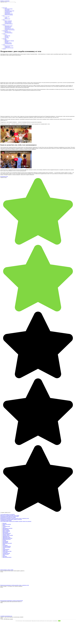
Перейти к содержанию (4, 0)
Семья (4, 44)
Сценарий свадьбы (8, 11)
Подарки (6, 36)
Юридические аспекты (9, 45)
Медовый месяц (8, 31)
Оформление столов (8, 25)
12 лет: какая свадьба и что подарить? (7, 514)
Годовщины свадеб (8, 43)
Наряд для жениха (8, 21)
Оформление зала (8, 26)
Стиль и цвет (7, 16)
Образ (4, 19)
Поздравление (3, 176)
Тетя (7, 176)
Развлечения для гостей (9, 28)
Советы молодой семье (9, 47)
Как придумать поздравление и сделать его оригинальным (11, 600)
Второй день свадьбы (9, 14)
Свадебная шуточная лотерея (5, 520)
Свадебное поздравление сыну (6, 616)
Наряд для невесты (8, 20)
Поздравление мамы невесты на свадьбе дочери (9, 516)
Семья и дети (7, 46)
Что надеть (7, 37)
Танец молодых (8, 27)
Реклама (4, 48)
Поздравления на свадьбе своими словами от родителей (11, 519)
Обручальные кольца (8, 8)
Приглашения (7, 12)
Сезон (6, 17)
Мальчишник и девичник (9, 40)
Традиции (4, 38)
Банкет (4, 24)
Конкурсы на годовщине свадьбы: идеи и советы (9, 515)
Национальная (7, 18)
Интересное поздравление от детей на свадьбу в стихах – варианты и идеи (14, 518)
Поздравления (7, 35)
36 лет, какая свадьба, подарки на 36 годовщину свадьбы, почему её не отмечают (15, 521)
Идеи (4, 15)
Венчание (6, 41)
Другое (4, 527)
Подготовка (5, 7)
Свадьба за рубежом (8, 32)
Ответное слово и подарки (10, 29)
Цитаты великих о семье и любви (6, 569)
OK (59, 620)
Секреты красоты (8, 22)
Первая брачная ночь (9, 13)
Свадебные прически (9, 23)
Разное (4, 544)
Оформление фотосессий (9, 10)
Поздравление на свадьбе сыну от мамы (8, 517)
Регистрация (7, 9)
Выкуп (6, 39)
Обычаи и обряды (8, 42)
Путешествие (5, 30)
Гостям (4, 33)
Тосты (6, 34)
